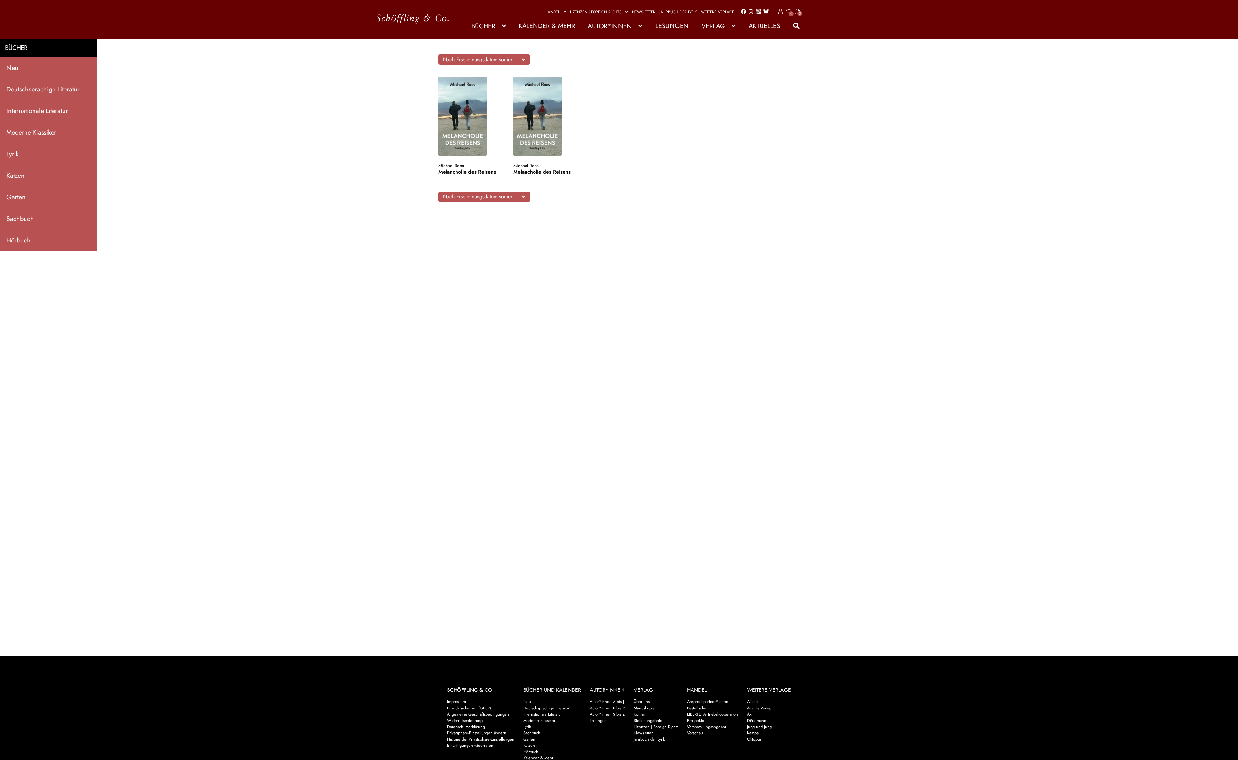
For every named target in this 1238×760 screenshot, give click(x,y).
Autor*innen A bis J (607, 701)
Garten (15, 197)
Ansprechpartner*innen (707, 701)
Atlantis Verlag (759, 708)
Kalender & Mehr (547, 26)
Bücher (483, 26)
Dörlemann (756, 720)
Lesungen (672, 26)
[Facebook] (742, 11)
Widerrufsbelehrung (465, 720)
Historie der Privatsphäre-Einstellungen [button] (480, 739)
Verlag (713, 26)
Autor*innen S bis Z (607, 714)
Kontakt (640, 714)
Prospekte (695, 720)
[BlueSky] (765, 11)
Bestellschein (698, 708)
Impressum (456, 701)
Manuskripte (644, 708)
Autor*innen (610, 26)
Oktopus (754, 739)
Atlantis (753, 701)
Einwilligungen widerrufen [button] (470, 745)
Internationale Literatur (37, 111)
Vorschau (695, 733)
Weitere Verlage (717, 12)
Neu (12, 67)
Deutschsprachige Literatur (43, 89)
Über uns (642, 701)
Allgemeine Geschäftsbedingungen (478, 714)
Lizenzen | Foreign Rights (596, 12)
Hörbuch (18, 240)
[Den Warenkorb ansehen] (797, 7)
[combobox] (484, 59)
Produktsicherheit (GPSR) (469, 708)
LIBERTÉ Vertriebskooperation (712, 714)
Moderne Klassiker (31, 132)
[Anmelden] (779, 11)
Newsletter (643, 12)
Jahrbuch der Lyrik (678, 12)
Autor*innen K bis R (607, 708)
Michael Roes (451, 165)
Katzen (15, 175)
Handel (552, 12)
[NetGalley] (757, 12)
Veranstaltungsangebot (706, 727)
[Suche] (793, 26)
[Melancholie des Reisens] (468, 116)
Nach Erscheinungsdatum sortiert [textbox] (478, 59)
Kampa (753, 733)
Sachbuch (20, 218)
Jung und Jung (759, 727)
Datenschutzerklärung (466, 727)
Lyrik (12, 154)
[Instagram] (749, 11)
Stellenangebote (648, 720)
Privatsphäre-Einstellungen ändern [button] (476, 733)
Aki (749, 714)
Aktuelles (764, 26)
